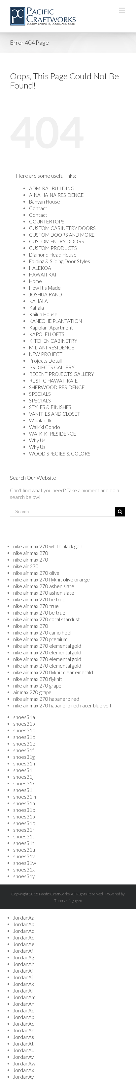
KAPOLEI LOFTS (46, 334)
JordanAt (23, 1044)
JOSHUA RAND (45, 294)
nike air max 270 (30, 553)
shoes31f (23, 750)
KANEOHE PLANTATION (55, 321)
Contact (38, 208)
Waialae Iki (40, 420)
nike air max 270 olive (36, 573)
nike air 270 (26, 566)
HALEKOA (40, 268)
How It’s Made (45, 288)
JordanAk (23, 984)
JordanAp (23, 1017)
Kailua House (43, 314)
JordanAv (23, 1057)
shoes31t (23, 843)
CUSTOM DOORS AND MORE (61, 235)
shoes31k (24, 783)
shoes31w (24, 863)
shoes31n (24, 803)
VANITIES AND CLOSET (54, 414)
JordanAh (23, 964)
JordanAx (23, 1070)
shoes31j (23, 777)
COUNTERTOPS (46, 221)
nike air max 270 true (36, 606)
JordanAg (23, 957)
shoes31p (24, 816)
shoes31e (24, 744)
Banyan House (44, 202)
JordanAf (23, 951)
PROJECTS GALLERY (52, 367)
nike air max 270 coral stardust (46, 619)
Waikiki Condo (44, 427)
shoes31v (24, 856)
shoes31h (24, 763)
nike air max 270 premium (40, 639)
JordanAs (23, 1037)
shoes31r (23, 830)
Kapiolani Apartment (51, 328)
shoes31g (24, 757)
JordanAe (24, 944)
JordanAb (23, 924)
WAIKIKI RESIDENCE (52, 434)
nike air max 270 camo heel (42, 632)
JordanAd (24, 937)
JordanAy (23, 1077)
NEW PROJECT (45, 354)
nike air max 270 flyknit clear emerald (53, 672)
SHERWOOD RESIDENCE (57, 387)
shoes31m (24, 797)
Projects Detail (45, 361)
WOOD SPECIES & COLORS (59, 453)
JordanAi (23, 971)
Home (35, 281)
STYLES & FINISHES (50, 407)
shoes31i (23, 770)
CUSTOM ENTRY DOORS (56, 241)
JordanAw (24, 1063)
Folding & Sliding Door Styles (59, 261)
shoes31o (24, 810)
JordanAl (23, 991)
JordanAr (23, 1030)
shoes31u (24, 850)
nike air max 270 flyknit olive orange (51, 579)
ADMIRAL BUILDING (51, 188)
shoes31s (24, 836)
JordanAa (23, 918)
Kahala (36, 308)
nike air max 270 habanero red (46, 699)
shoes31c (24, 730)
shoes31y (24, 876)
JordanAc (23, 931)
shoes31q (24, 823)
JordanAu (23, 1050)
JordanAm (24, 997)
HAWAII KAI (42, 274)
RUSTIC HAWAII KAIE (53, 381)
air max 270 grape (32, 692)
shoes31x (24, 870)
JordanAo (24, 1010)
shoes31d (24, 737)
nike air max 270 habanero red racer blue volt (62, 705)
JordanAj (23, 977)
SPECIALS (40, 394)
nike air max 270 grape (37, 686)
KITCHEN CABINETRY (53, 341)
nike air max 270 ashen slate (43, 586)
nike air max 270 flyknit (37, 679)
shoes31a (24, 717)
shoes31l (23, 790)
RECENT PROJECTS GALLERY (61, 374)
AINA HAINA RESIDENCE (56, 195)
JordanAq (24, 1024)
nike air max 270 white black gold (48, 546)
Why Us (37, 440)
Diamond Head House (53, 255)
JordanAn (23, 1004)
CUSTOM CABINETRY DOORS (62, 228)
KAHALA (38, 301)
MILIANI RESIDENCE (51, 347)
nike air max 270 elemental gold (47, 646)
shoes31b (24, 724)
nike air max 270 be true (39, 599)
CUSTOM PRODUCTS (53, 248)
